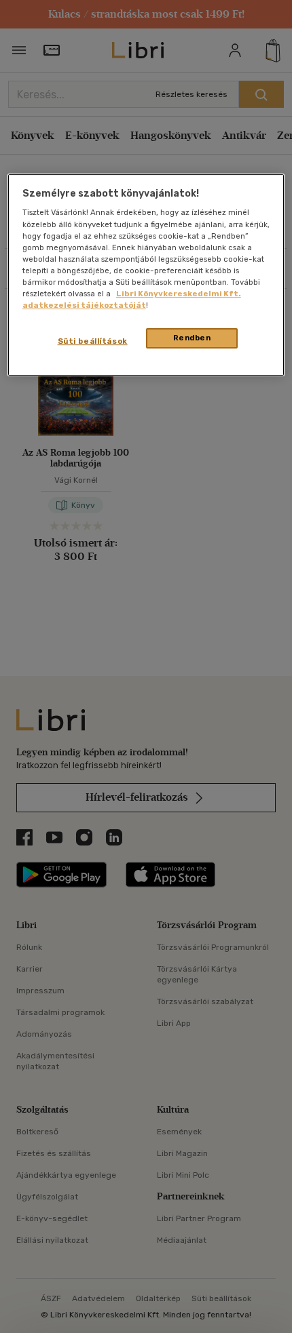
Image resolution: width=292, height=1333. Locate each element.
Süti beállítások (93, 341)
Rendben (192, 337)
